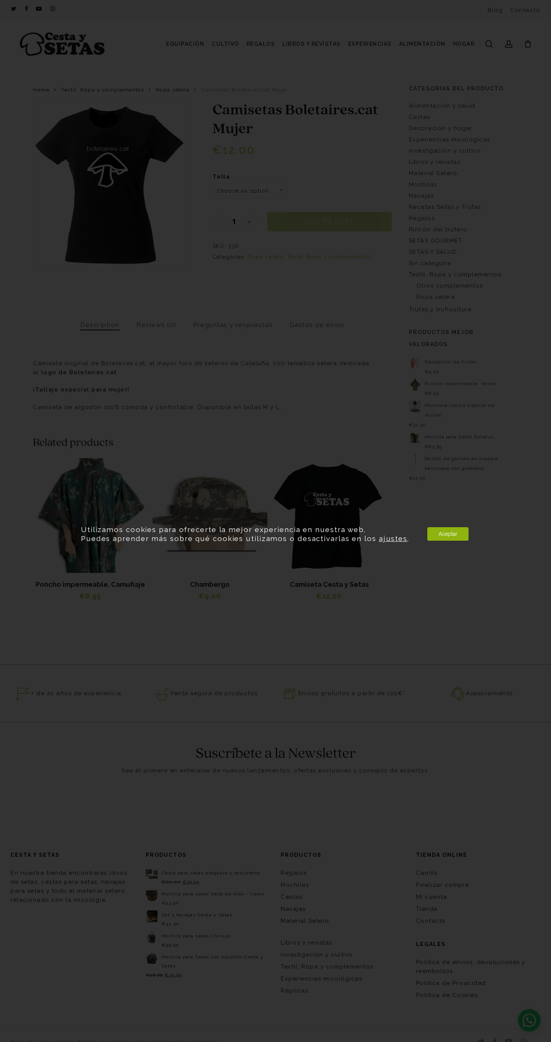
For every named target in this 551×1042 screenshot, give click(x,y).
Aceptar (448, 534)
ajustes (393, 538)
